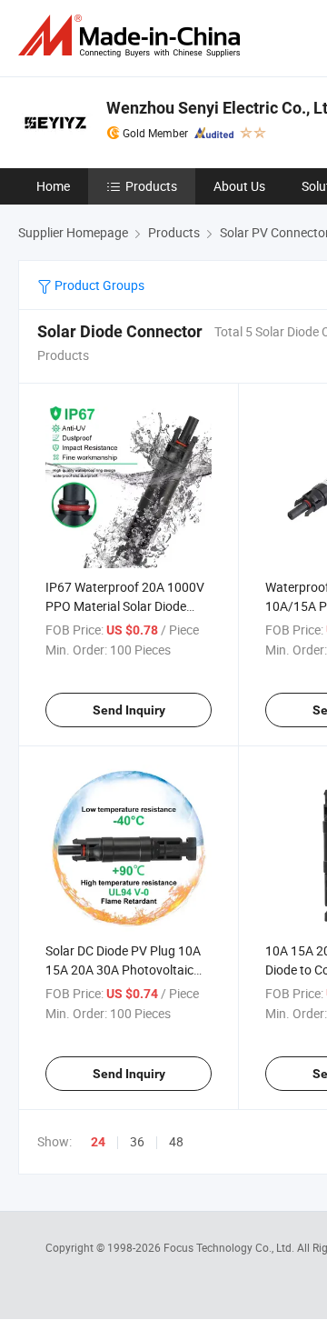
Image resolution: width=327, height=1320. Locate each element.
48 (176, 1141)
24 (98, 1142)
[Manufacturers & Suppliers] (132, 36)
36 (137, 1141)
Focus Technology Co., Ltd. (230, 1247)
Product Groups (98, 285)
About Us (239, 186)
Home (53, 186)
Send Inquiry (129, 710)
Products (151, 186)
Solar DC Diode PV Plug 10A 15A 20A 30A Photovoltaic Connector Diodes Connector (126, 969)
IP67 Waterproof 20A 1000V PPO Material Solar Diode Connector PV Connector (124, 606)
